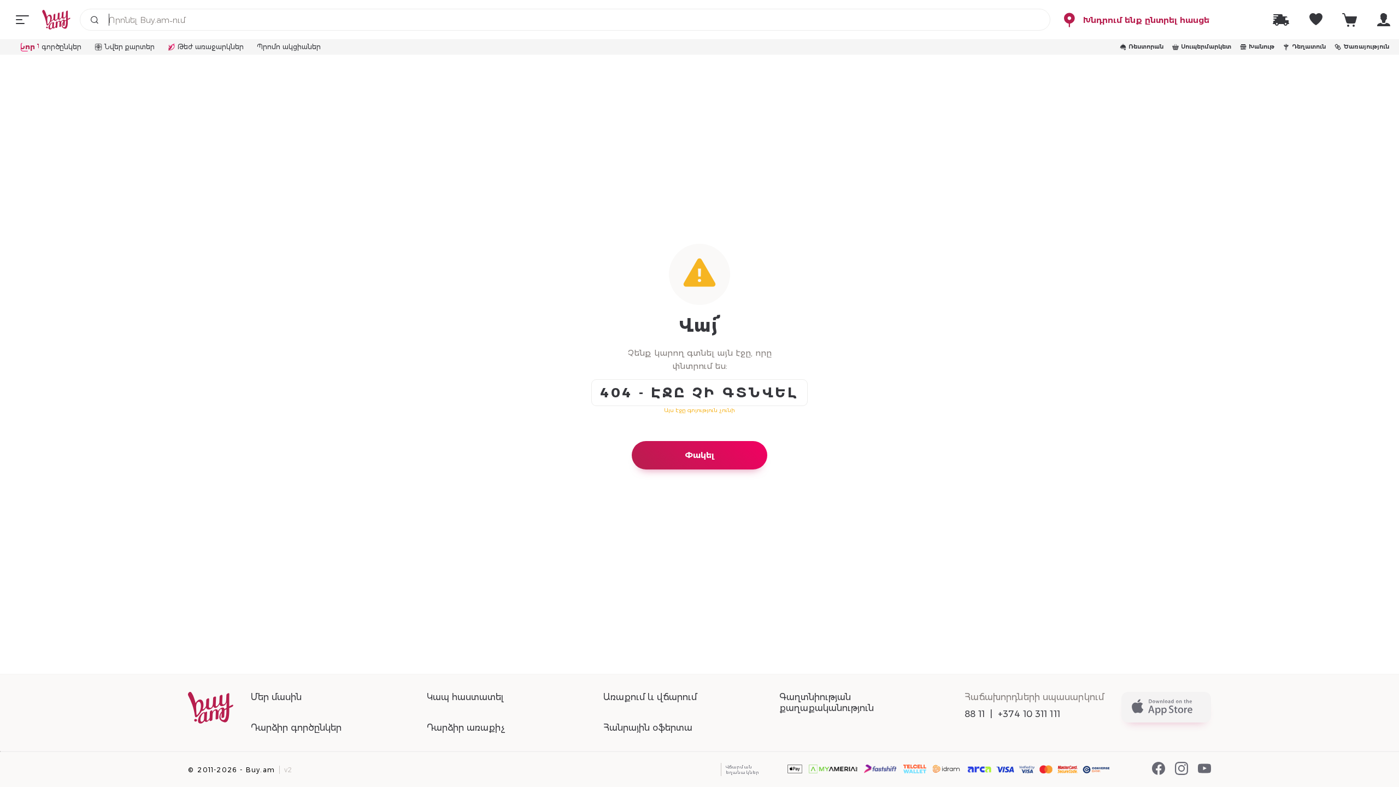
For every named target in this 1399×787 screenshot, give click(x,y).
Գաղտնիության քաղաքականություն (826, 702)
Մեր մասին (276, 697)
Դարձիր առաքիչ (466, 728)
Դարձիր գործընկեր (296, 728)
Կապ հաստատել (465, 697)
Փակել (699, 455)
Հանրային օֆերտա (647, 728)
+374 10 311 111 (1029, 714)
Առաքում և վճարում (650, 697)
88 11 (975, 714)
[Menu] (22, 19)
